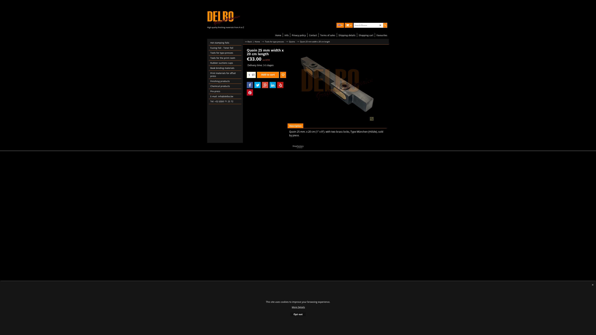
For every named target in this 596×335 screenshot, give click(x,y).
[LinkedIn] (273, 85)
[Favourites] (283, 75)
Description (295, 125)
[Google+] (265, 85)
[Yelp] (280, 85)
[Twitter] (257, 85)
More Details (298, 307)
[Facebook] (250, 85)
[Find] (385, 25)
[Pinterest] (250, 92)
